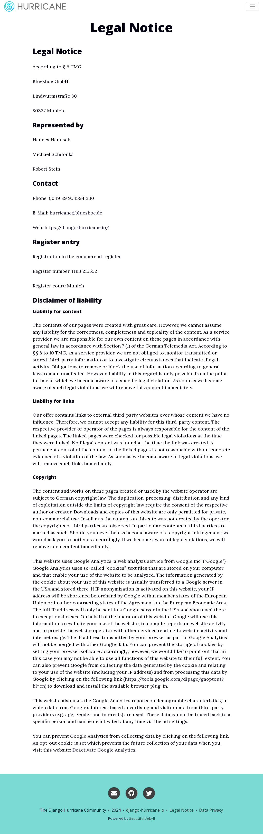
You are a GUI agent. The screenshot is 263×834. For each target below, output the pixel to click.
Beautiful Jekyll (142, 818)
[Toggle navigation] (252, 6)
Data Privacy (211, 810)
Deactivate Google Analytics (103, 750)
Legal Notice (182, 810)
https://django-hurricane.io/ (76, 227)
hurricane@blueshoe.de (76, 213)
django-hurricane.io (145, 810)
